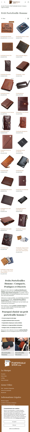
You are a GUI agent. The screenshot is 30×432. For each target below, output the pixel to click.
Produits (7, 6)
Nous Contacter (4, 380)
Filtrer (4, 18)
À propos (3, 374)
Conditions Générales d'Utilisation (8, 402)
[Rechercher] (4, 2)
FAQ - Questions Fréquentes (7, 388)
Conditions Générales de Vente (8, 404)
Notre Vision (4, 376)
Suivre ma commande (6, 390)
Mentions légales (5, 400)
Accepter (14, 421)
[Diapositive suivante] (27, 346)
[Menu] (1, 2)
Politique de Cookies (20, 418)
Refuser (14, 425)
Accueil (2, 6)
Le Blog (3, 378)
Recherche (3, 392)
